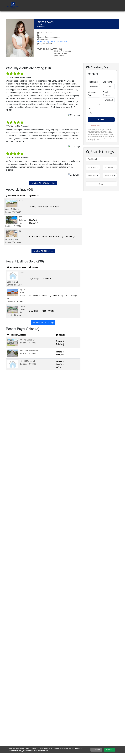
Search (101, 184)
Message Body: (92, 93)
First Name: (93, 81)
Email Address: (106, 93)
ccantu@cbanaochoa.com (49, 37)
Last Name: (108, 81)
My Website (43, 39)
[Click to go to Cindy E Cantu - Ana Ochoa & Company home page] (13, 5)
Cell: (90, 108)
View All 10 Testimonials (44, 183)
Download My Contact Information (52, 41)
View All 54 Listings (44, 251)
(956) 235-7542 (45, 32)
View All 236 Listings (44, 322)
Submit (101, 119)
